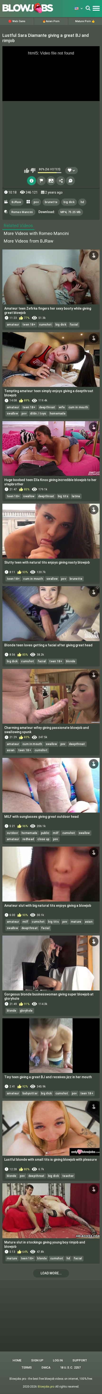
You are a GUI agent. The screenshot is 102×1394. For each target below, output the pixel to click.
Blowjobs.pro (46, 1386)
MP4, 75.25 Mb (70, 212)
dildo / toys (38, 413)
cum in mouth (78, 407)
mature (76, 921)
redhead (28, 839)
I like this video (26, 170)
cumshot (45, 324)
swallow (12, 413)
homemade (57, 413)
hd (82, 202)
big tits (63, 496)
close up (43, 839)
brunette (51, 202)
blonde (70, 661)
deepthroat (47, 407)
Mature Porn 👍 (85, 21)
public (45, 833)
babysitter (30, 1093)
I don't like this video (32, 170)
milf (56, 833)
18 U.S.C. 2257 (70, 1367)
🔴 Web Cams (16, 21)
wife (62, 407)
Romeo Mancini (22, 212)
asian (11, 750)
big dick (69, 202)
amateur (13, 324)
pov (36, 202)
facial (74, 324)
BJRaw (16, 202)
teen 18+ (29, 324)
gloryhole (26, 1010)
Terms (26, 1367)
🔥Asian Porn (51, 21)
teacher (68, 1176)
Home (17, 1360)
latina (76, 496)
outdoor (12, 833)
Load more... (51, 1273)
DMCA (46, 1367)
